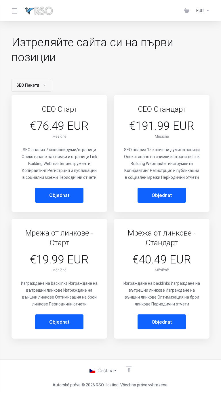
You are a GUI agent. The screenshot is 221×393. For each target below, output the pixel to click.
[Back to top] (129, 369)
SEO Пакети (27, 85)
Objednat (59, 195)
